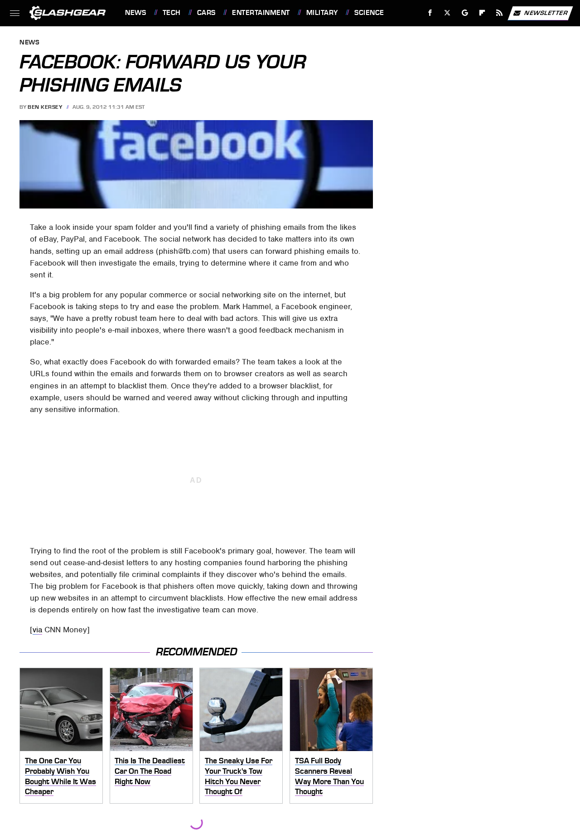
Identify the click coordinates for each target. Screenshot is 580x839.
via (37, 630)
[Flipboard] (482, 13)
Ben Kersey (45, 107)
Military (322, 13)
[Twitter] (447, 13)
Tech (172, 13)
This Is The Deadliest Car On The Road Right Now (150, 771)
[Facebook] (430, 13)
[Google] (465, 13)
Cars (206, 13)
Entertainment (261, 13)
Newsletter (546, 12)
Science (369, 13)
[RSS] (499, 13)
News (135, 13)
